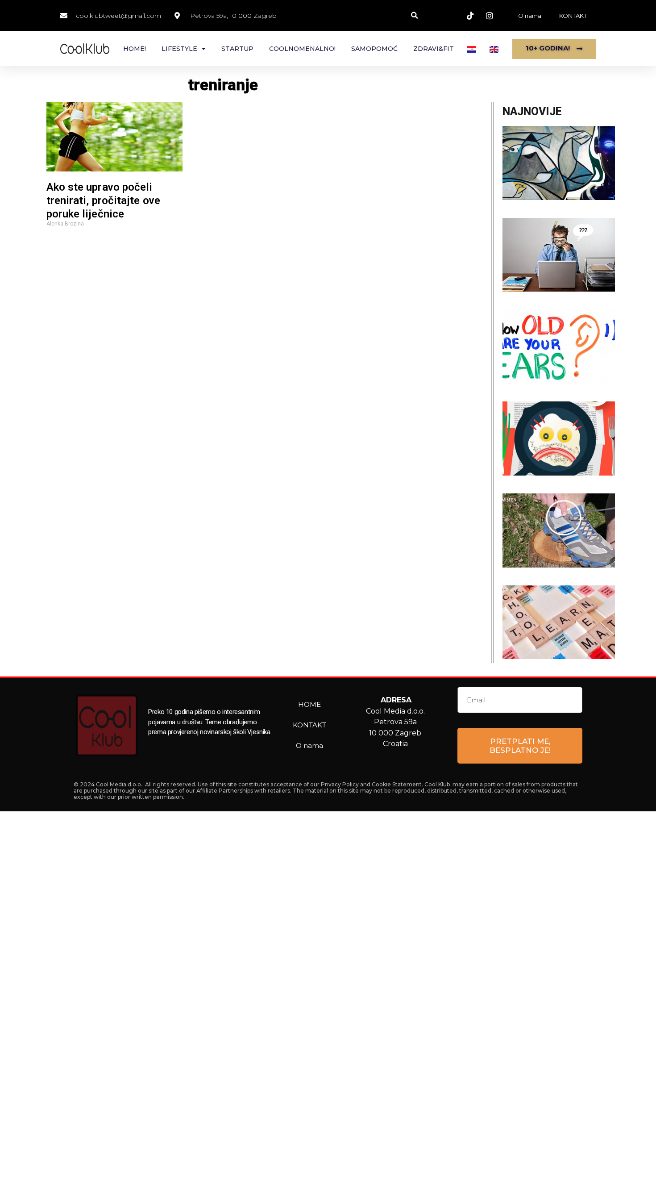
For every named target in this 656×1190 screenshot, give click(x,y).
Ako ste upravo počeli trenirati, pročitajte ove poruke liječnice (103, 200)
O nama (529, 15)
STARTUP (237, 49)
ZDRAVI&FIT (433, 49)
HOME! (134, 49)
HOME (309, 704)
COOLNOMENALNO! (302, 49)
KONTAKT (573, 15)
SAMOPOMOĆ (374, 49)
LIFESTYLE (179, 49)
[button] (414, 16)
